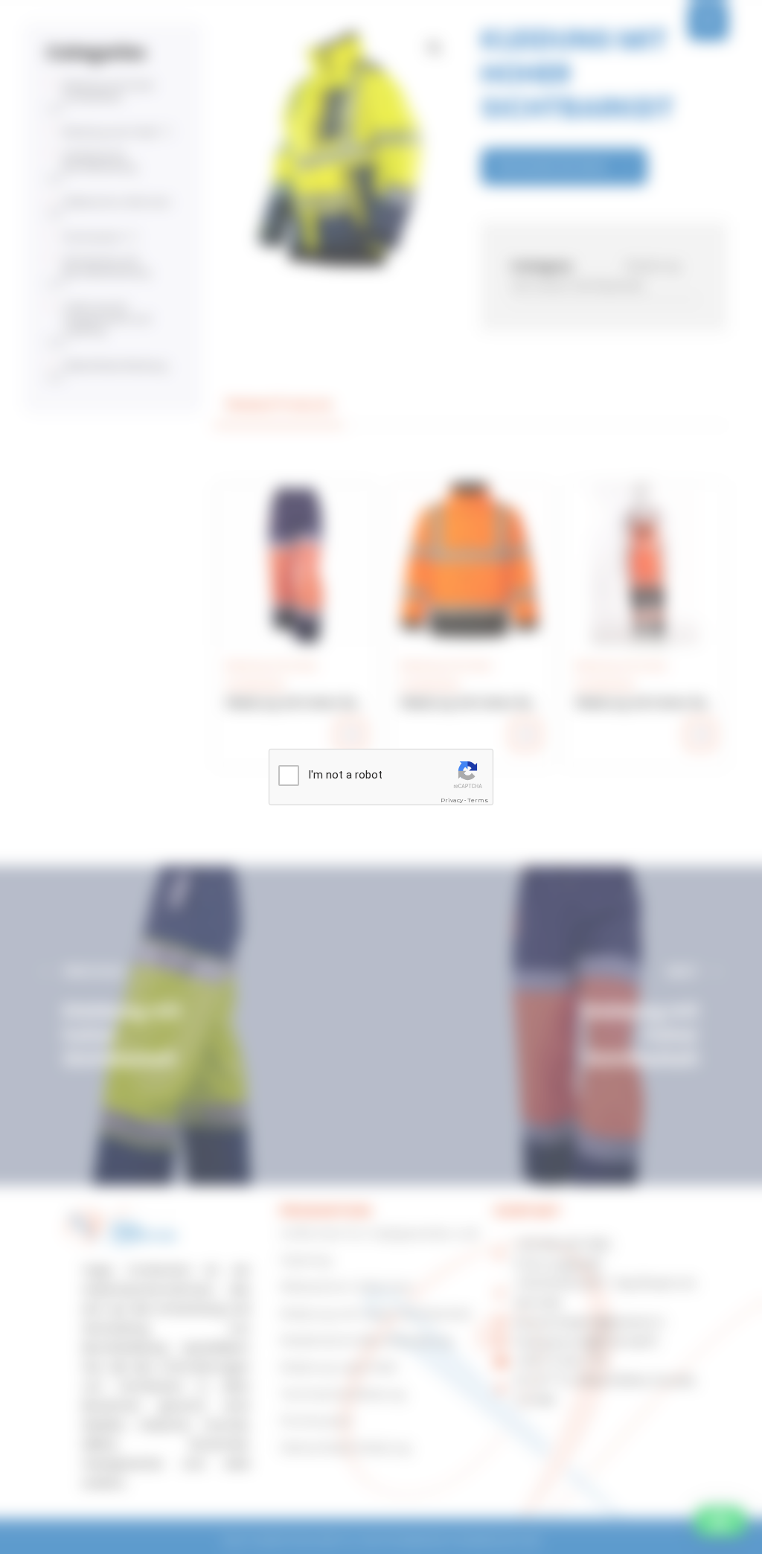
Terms (477, 800)
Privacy (452, 800)
